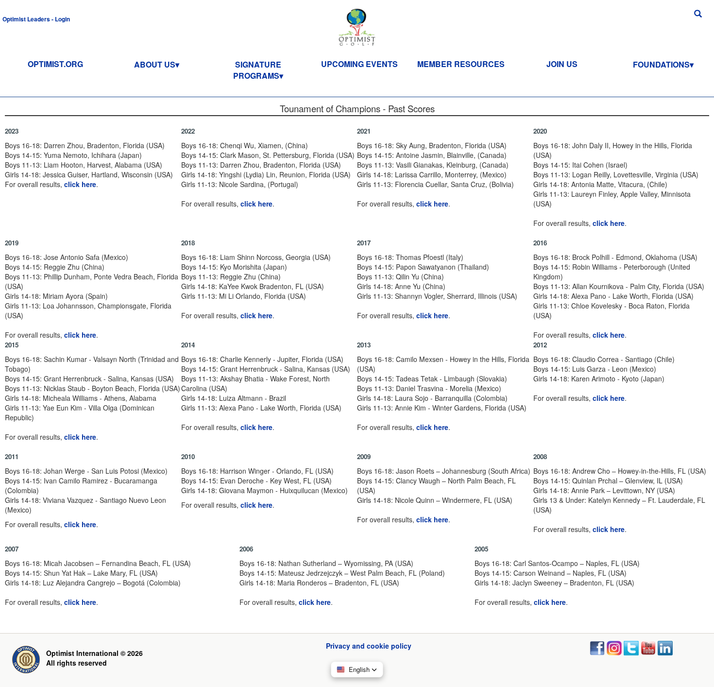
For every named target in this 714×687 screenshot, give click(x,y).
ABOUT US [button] (154, 64)
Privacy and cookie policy (368, 646)
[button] (36, 18)
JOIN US (562, 63)
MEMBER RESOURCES (461, 63)
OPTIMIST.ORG (55, 63)
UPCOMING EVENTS (359, 63)
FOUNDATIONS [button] (661, 64)
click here (80, 184)
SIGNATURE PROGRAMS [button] (257, 70)
